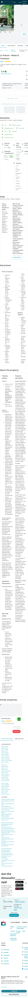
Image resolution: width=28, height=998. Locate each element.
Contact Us (24, 927)
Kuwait (25, 952)
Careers (12, 931)
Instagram (4, 955)
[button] (18, 207)
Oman (25, 963)
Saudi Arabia (25, 948)
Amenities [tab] (20, 45)
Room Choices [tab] (11, 45)
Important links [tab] (19, 738)
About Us (12, 927)
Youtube (4, 961)
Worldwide (25, 969)
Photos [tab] (3, 45)
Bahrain (25, 960)
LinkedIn (4, 952)
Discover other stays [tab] (6, 738)
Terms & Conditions (18, 927)
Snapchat (4, 963)
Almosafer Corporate (12, 939)
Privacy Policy (18, 931)
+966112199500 (19, 902)
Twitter (4, 958)
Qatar (25, 966)
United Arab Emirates (25, 956)
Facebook (4, 949)
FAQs (23, 931)
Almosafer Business (12, 934)
